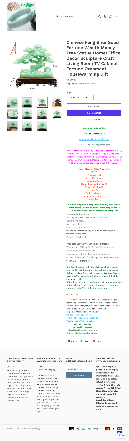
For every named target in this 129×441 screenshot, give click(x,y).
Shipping (70, 84)
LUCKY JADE (19, 429)
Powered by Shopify (32, 429)
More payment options (94, 119)
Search (10, 367)
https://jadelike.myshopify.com (94, 139)
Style (69, 92)
